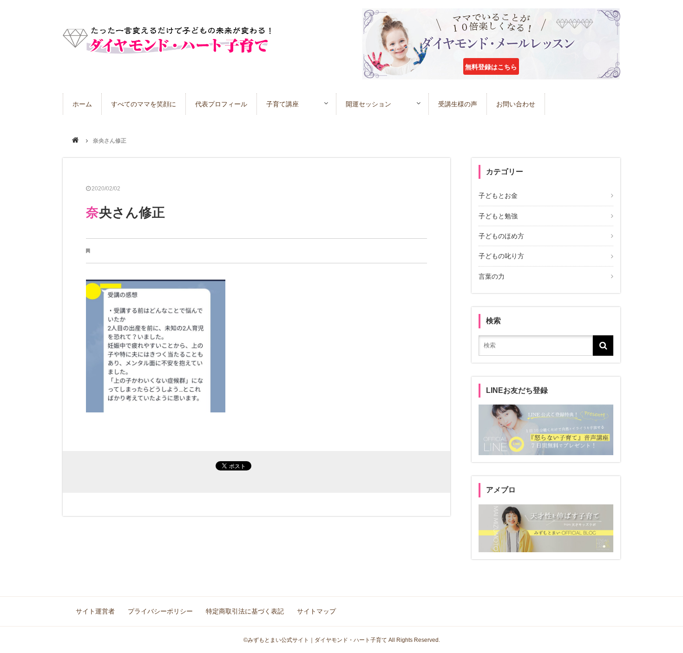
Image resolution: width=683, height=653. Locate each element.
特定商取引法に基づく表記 (245, 611)
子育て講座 (282, 104)
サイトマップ (316, 611)
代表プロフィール (221, 104)
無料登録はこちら (491, 67)
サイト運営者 (95, 611)
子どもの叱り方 (501, 256)
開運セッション (368, 104)
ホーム (82, 104)
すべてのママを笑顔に (143, 104)
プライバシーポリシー (160, 611)
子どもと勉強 (498, 216)
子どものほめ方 (501, 236)
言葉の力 (492, 276)
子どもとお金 (498, 195)
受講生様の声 (457, 104)
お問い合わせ (515, 104)
